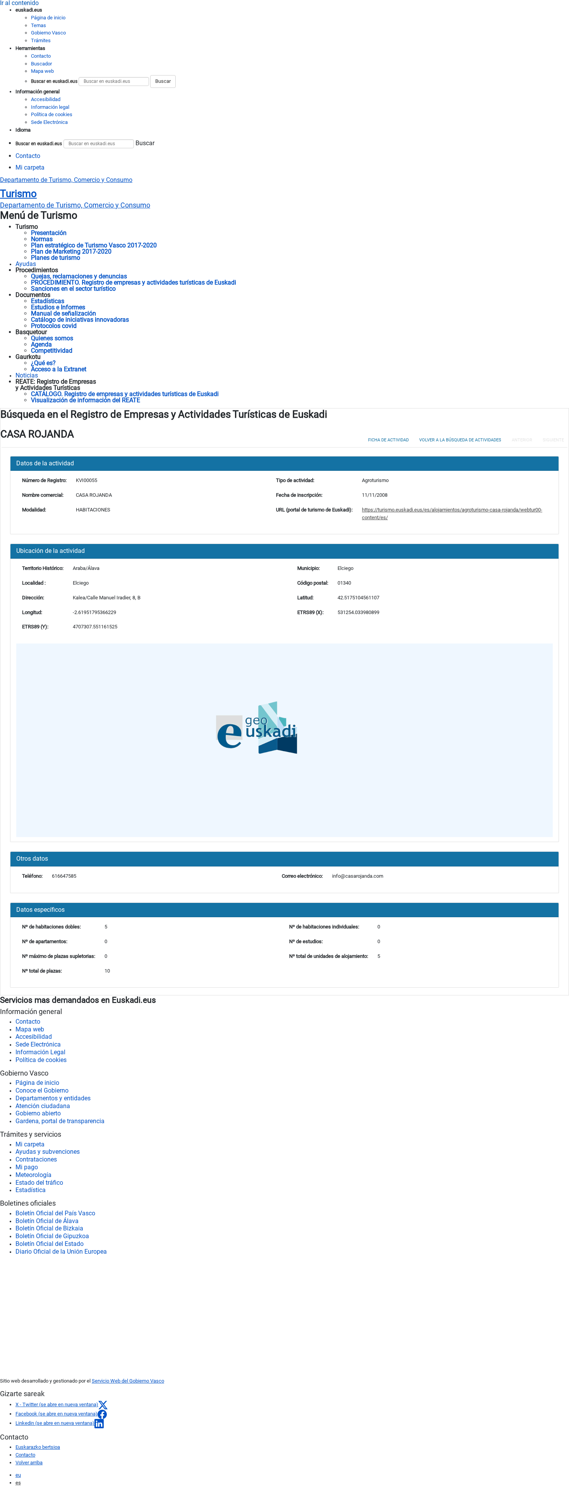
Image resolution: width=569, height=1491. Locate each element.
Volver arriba (29, 1462)
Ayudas (25, 264)
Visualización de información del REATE (85, 400)
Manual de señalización (63, 313)
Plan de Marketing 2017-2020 (71, 251)
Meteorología (33, 1175)
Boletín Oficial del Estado (49, 1243)
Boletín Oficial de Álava (47, 1221)
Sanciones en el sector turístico (73, 288)
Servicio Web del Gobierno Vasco (128, 1381)
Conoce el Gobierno (42, 1090)
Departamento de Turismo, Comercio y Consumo (66, 180)
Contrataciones (36, 1159)
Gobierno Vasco (48, 33)
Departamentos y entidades (53, 1098)
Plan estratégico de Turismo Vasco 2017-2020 (94, 245)
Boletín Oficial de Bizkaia (49, 1228)
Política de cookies (51, 114)
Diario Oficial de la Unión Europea (61, 1251)
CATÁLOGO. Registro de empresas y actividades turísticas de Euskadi (125, 394)
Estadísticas (47, 301)
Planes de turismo (55, 257)
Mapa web (42, 71)
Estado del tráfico (39, 1182)
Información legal (50, 107)
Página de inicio (48, 18)
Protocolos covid (54, 325)
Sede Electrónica (49, 122)
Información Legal (40, 1052)
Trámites (41, 40)
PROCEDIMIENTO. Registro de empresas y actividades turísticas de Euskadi (133, 282)
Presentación (49, 233)
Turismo (18, 193)
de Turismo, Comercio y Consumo (75, 205)
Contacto (41, 56)
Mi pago (26, 1167)
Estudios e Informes (58, 307)
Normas (42, 239)
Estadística (30, 1190)
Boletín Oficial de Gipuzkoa (52, 1236)
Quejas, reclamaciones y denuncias (79, 276)
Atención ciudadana (42, 1106)
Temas (38, 25)
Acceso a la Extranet (58, 369)
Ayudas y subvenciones (47, 1151)
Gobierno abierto (38, 1113)
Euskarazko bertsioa (37, 1447)
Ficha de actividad (388, 440)
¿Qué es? (43, 363)
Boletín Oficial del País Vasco (55, 1213)
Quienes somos (52, 338)
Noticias (26, 375)
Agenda (41, 344)
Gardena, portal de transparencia (60, 1121)
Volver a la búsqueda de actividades (460, 440)
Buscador (41, 64)
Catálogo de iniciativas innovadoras (80, 319)
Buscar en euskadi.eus (54, 81)
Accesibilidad (45, 99)
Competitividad (51, 350)
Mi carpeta (30, 167)
